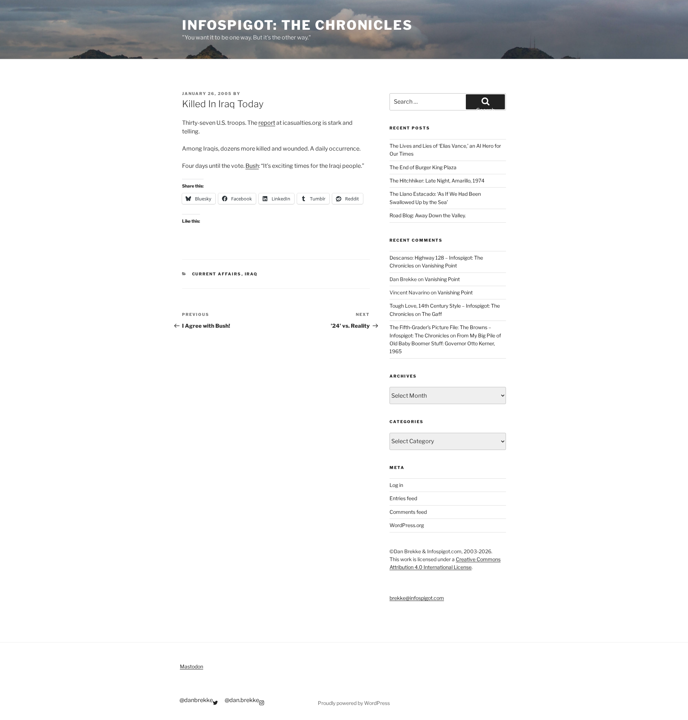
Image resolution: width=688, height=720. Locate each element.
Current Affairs (217, 273)
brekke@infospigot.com (417, 598)
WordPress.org (407, 525)
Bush (252, 165)
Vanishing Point (439, 265)
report (266, 122)
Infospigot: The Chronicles (297, 25)
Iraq (251, 273)
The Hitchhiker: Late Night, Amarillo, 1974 (437, 180)
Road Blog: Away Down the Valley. (428, 215)
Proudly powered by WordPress (354, 703)
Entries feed (403, 498)
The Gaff (432, 314)
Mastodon (191, 666)
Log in (396, 485)
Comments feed (408, 512)
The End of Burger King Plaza (423, 167)
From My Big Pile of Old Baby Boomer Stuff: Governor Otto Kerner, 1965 (445, 343)
